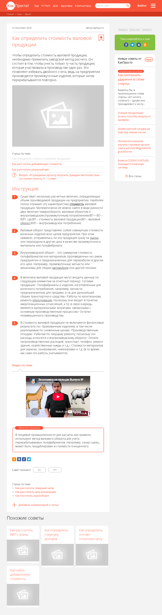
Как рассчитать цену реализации (35, 492)
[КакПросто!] (17, 6)
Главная (10, 14)
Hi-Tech (45, 5)
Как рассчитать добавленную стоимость (37, 164)
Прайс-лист (134, 29)
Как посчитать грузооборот (32, 495)
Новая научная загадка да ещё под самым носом (134, 130)
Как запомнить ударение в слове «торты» (131, 79)
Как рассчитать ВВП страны (21, 532)
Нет (55, 469)
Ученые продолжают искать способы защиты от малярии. (134, 116)
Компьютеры (83, 5)
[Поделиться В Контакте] (19, 459)
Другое (28, 14)
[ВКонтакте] (139, 45)
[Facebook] (126, 45)
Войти (141, 5)
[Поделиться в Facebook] (24, 459)
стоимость (77, 204)
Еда (36, 5)
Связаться (147, 29)
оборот (25, 223)
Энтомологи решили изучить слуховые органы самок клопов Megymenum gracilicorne (134, 146)
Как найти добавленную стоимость (20, 574)
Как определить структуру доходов (56, 534)
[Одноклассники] (145, 45)
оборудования (42, 300)
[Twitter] (132, 45)
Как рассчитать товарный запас (34, 488)
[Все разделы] (153, 6)
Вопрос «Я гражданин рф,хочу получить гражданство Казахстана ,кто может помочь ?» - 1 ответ (59, 176)
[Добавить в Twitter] (29, 459)
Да (39, 469)
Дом (55, 5)
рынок (94, 238)
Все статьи (135, 176)
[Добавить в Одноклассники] (14, 459)
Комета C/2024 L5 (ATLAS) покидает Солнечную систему (133, 164)
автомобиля (60, 268)
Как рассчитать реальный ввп (30, 169)
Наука (19, 14)
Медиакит (123, 29)
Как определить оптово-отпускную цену (91, 534)
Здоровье (66, 5)
